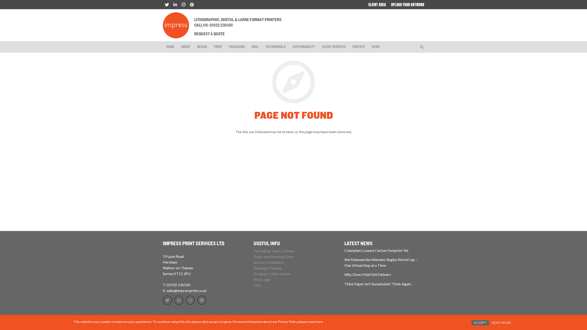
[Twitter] (167, 4)
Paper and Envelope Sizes (273, 256)
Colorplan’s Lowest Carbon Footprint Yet (376, 250)
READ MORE (501, 322)
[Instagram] (183, 4)
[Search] (422, 47)
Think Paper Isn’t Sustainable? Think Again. (378, 284)
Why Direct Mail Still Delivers (367, 274)
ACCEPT (480, 322)
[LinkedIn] (175, 4)
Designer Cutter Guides (272, 274)
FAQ (257, 285)
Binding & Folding (267, 268)
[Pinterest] (192, 4)
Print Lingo (262, 279)
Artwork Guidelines (269, 262)
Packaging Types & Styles (274, 251)
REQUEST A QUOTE (209, 34)
